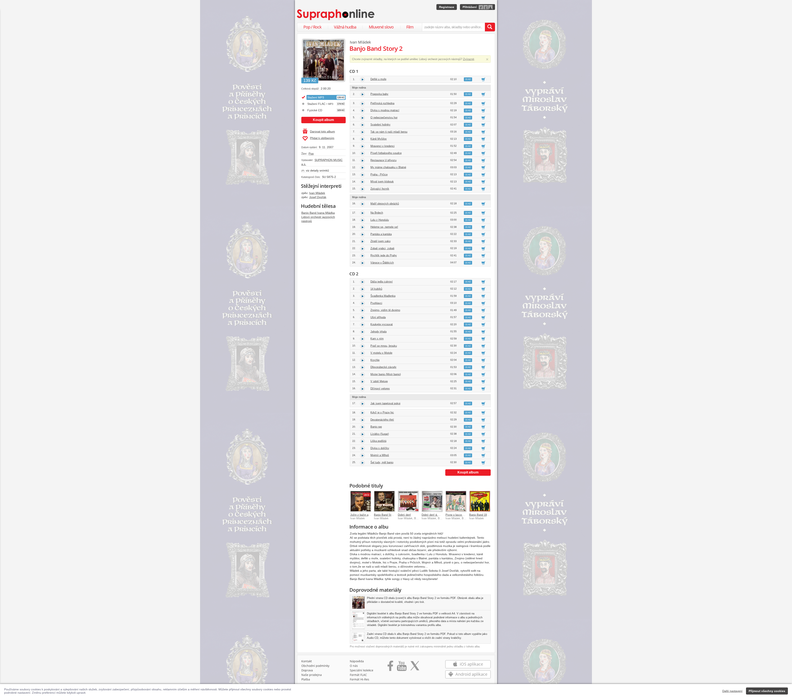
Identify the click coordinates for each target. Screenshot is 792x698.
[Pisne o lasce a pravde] (456, 501)
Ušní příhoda (378, 317)
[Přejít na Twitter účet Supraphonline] (415, 667)
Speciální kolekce (361, 670)
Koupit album (323, 120)
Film (410, 27)
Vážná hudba (345, 27)
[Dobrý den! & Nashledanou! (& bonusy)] (432, 501)
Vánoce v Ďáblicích (382, 262)
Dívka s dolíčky (379, 448)
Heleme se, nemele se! (384, 226)
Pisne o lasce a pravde (459, 514)
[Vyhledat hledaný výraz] (490, 27)
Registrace (446, 7)
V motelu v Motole (381, 352)
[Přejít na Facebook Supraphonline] (390, 667)
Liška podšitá (378, 440)
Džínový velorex (380, 388)
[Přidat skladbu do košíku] (483, 79)
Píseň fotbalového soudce (386, 153)
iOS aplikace (471, 664)
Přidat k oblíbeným (322, 138)
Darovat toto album (322, 131)
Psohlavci (376, 303)
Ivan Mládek (317, 193)
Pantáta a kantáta (381, 234)
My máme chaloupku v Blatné (388, 167)
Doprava (307, 670)
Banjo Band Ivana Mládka (318, 212)
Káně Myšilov (378, 138)
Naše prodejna (311, 675)
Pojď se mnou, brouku (383, 345)
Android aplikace (470, 674)
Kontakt (306, 661)
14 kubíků (376, 288)
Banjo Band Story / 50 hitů (389, 514)
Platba (305, 679)
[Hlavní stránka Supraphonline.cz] (336, 14)
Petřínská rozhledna (382, 103)
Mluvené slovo (381, 27)
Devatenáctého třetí (382, 419)
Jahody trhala (378, 331)
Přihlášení (470, 7)
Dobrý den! (404, 514)
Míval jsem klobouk (382, 181)
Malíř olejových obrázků (384, 203)
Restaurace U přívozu (383, 160)
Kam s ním (377, 338)
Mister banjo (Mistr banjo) (385, 374)
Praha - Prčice (379, 174)
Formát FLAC (358, 675)
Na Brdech (376, 212)
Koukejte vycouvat (381, 324)
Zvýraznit (468, 59)
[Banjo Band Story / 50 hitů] (384, 501)
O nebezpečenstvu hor (383, 117)
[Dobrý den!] (408, 501)
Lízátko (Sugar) (379, 433)
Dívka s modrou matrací (384, 110)
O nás (354, 666)
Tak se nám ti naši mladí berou (388, 131)
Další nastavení (732, 691)
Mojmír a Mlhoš (379, 455)
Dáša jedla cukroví (381, 281)
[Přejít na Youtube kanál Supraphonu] (401, 667)
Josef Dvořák (317, 197)
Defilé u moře (378, 79)
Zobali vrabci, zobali (382, 248)
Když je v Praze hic (382, 412)
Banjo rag (376, 426)
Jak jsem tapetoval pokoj (385, 403)
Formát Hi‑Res (359, 679)
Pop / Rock (312, 27)
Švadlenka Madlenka (382, 295)
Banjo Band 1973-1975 (482, 514)
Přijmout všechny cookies (767, 691)
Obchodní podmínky (315, 666)
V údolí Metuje (379, 381)
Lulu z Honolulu (379, 219)
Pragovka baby (379, 94)
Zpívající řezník (379, 188)
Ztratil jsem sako (380, 241)
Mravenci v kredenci (382, 146)
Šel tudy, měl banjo (381, 462)
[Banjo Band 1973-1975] (480, 501)
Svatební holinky (380, 124)
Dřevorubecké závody (383, 367)
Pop (311, 153)
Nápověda (357, 661)
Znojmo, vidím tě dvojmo (385, 310)
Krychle (375, 360)
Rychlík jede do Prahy (383, 255)
